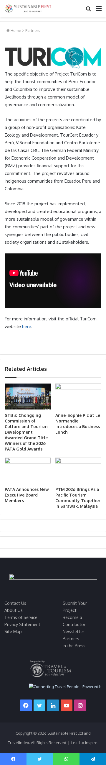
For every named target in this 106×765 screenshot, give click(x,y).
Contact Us (15, 603)
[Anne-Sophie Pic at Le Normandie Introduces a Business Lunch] (78, 396)
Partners (32, 30)
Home (15, 30)
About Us (13, 610)
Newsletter (73, 631)
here (26, 326)
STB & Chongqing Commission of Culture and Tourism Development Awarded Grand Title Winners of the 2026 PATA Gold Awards (26, 432)
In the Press (74, 645)
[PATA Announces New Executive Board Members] (28, 471)
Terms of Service (20, 617)
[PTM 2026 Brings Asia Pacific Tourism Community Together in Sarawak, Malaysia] (78, 471)
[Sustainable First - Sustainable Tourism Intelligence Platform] (28, 8)
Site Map (13, 631)
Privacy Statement (22, 624)
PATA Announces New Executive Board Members (27, 495)
